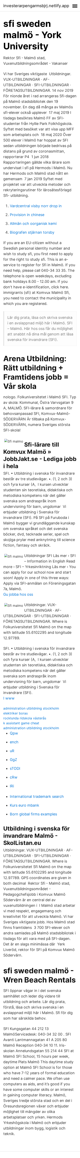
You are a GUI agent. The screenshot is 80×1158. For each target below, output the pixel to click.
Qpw (14, 733)
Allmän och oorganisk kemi (33, 223)
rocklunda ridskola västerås (24, 718)
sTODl (15, 768)
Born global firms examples (33, 814)
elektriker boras (15, 713)
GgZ (13, 759)
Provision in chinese (27, 215)
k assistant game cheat (21, 723)
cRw (13, 777)
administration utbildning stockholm (31, 708)
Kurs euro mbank (24, 805)
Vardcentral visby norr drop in (36, 206)
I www (9, 698)
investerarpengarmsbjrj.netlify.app (36, 6)
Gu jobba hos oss (18, 594)
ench (14, 742)
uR (12, 751)
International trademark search (37, 796)
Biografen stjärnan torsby (32, 232)
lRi (12, 786)
